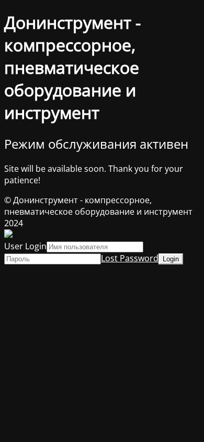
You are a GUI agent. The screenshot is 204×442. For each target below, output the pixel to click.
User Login (25, 246)
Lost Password (129, 258)
